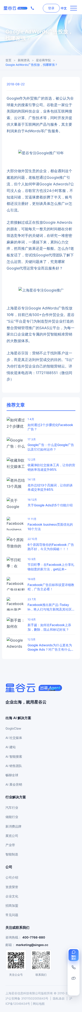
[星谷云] (33, 688)
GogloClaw (13, 728)
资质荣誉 (11, 887)
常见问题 (11, 915)
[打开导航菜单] (73, 8)
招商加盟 (11, 905)
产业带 (10, 845)
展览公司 (11, 836)
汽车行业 (11, 807)
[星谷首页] (15, 8)
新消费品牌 (13, 826)
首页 (8, 60)
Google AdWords (43, 308)
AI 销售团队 (13, 766)
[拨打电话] (32, 8)
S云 (11, 321)
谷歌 (50, 105)
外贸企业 (56, 314)
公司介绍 (11, 877)
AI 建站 (10, 747)
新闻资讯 (24, 60)
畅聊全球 (11, 775)
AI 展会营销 (13, 784)
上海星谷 (14, 308)
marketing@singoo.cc (32, 945)
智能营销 (54, 366)
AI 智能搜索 (13, 756)
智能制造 (11, 854)
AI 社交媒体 (13, 738)
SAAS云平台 (49, 328)
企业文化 (11, 896)
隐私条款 (59, 998)
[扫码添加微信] (74, 978)
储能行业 (11, 817)
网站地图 (39, 1003)
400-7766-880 (33, 937)
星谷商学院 (43, 60)
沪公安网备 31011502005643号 (26, 998)
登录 (51, 8)
